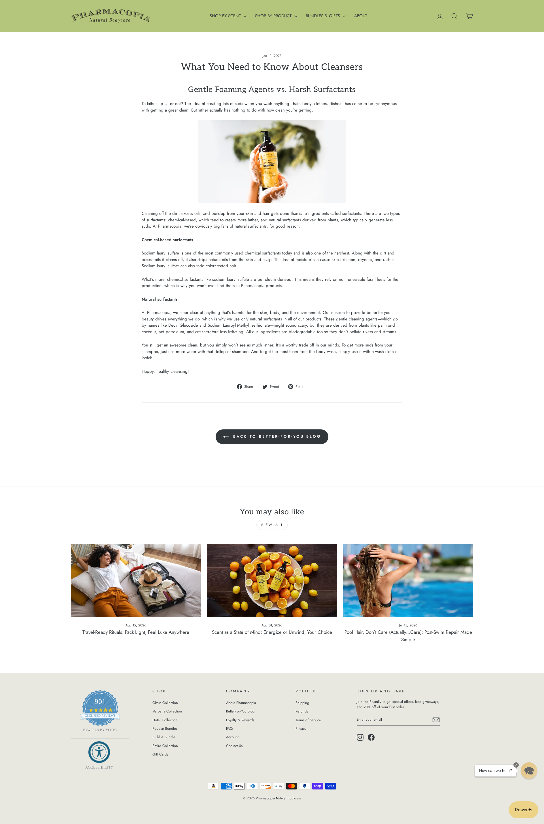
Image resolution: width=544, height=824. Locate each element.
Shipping (302, 702)
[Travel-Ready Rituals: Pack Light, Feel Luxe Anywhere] (136, 580)
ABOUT (361, 16)
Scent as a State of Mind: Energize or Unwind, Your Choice (272, 632)
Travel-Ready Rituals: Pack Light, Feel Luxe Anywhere (135, 632)
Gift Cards (160, 754)
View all (272, 524)
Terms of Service (308, 720)
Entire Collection (165, 745)
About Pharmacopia (241, 702)
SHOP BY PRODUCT (274, 16)
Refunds (302, 711)
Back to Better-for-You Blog (276, 436)
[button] (529, 770)
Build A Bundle (163, 737)
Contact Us (234, 745)
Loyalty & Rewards (240, 720)
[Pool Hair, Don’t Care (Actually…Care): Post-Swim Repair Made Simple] (408, 580)
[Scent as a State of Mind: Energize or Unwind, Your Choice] (272, 580)
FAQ (229, 728)
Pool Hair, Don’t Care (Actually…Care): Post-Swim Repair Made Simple (408, 636)
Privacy (301, 728)
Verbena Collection (167, 711)
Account (232, 737)
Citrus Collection (165, 702)
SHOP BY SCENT (226, 16)
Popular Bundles (164, 728)
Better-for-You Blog (240, 711)
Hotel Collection (164, 720)
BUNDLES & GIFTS (323, 16)
